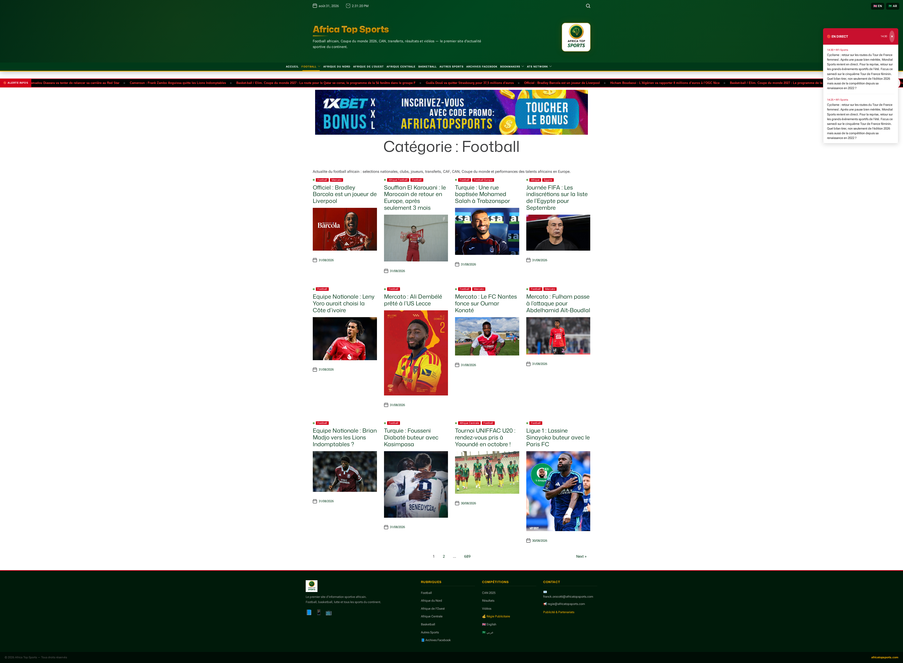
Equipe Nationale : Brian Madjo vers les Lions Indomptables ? (345, 437)
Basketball (427, 66)
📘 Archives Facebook (436, 640)
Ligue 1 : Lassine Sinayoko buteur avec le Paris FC (558, 437)
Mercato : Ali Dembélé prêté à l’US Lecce (413, 299)
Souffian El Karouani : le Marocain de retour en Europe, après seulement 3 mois (415, 197)
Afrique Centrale (401, 66)
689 (467, 556)
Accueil (292, 66)
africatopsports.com (884, 657)
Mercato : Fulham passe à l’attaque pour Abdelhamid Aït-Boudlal (558, 303)
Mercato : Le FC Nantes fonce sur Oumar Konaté (486, 303)
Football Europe (483, 180)
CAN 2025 (488, 593)
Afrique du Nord (336, 66)
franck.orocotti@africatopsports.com (568, 596)
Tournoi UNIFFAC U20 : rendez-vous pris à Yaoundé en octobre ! (485, 437)
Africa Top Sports (351, 29)
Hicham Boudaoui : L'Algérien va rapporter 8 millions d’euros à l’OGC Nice (644, 82)
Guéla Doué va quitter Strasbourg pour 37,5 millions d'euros (449, 82)
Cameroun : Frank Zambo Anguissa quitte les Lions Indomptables (157, 82)
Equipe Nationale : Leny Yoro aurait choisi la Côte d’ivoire (344, 303)
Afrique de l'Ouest (433, 608)
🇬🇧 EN (877, 6)
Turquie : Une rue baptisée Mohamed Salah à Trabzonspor (482, 194)
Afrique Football (398, 180)
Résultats (488, 600)
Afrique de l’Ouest (368, 66)
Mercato (336, 180)
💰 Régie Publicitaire (496, 616)
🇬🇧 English (489, 624)
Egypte (548, 180)
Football (309, 66)
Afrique (535, 180)
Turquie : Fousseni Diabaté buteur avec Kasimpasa (411, 437)
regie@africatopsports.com (566, 604)
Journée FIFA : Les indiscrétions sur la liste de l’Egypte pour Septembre (557, 197)
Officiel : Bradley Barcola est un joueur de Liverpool (541, 82)
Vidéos (486, 608)
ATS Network (537, 66)
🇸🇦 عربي (488, 632)
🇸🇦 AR (892, 6)
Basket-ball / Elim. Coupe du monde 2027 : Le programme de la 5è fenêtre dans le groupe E (775, 82)
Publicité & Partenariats (558, 612)
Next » (581, 556)
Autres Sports (451, 66)
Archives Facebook (481, 66)
